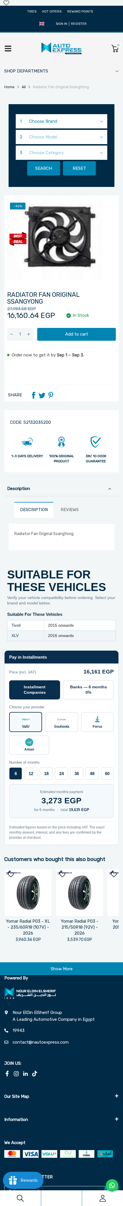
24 (61, 773)
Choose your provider (26, 707)
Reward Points (80, 11)
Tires (31, 11)
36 (76, 773)
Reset (79, 168)
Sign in (61, 24)
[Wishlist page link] (6, 3)
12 (31, 773)
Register (79, 24)
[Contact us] (112, 1185)
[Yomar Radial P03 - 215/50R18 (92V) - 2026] (79, 892)
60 (107, 773)
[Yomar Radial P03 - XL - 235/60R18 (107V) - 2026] (28, 892)
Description (18, 488)
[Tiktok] (34, 1073)
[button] (41, 24)
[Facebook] (33, 395)
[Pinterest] (50, 395)
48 (92, 773)
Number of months (24, 762)
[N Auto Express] (61, 48)
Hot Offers (51, 11)
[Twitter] (42, 395)
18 (46, 773)
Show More (62, 968)
